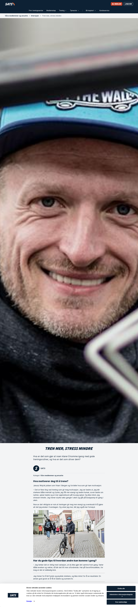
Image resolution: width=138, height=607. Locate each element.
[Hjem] (10, 3)
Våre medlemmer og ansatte (16, 16)
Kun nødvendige (121, 602)
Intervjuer (35, 16)
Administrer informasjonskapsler (121, 594)
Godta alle (121, 588)
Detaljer (29, 601)
